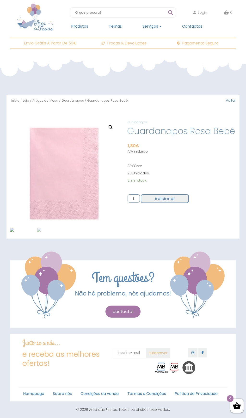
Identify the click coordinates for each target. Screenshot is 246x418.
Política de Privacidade (196, 393)
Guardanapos (73, 100)
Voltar (231, 100)
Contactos (192, 26)
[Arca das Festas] (35, 6)
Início (15, 100)
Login (202, 12)
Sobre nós (62, 393)
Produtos (79, 26)
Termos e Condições (146, 393)
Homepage (33, 393)
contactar (123, 311)
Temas (115, 26)
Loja (26, 100)
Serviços (150, 26)
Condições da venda (99, 393)
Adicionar (164, 199)
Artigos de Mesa (45, 100)
